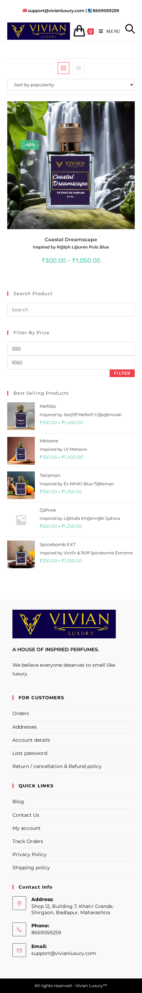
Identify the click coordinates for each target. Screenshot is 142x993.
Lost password (29, 753)
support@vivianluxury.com (63, 953)
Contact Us (25, 815)
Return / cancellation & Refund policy (57, 766)
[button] (109, 110)
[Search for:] (127, 31)
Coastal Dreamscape (71, 243)
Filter (122, 373)
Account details (31, 740)
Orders (20, 713)
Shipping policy (31, 867)
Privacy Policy (29, 854)
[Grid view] (63, 68)
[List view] (78, 68)
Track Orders (27, 841)
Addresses (24, 727)
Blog (18, 801)
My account (26, 828)
